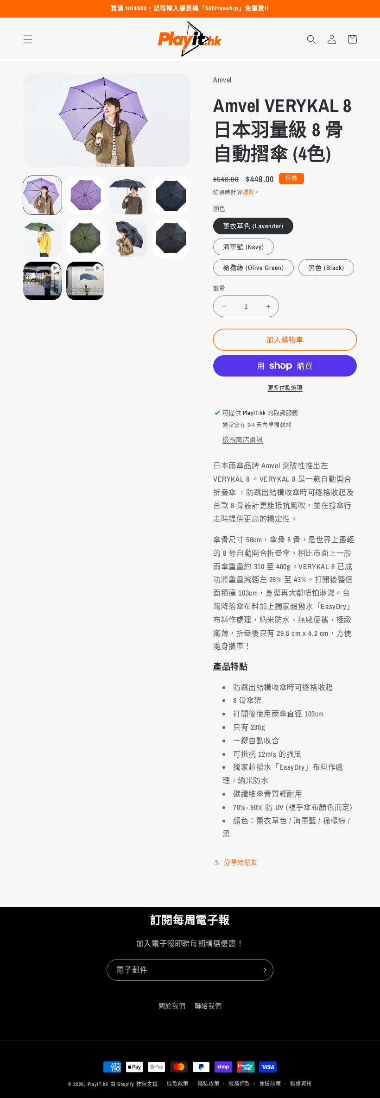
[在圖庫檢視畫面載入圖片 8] (171, 238)
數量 (219, 288)
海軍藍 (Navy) (243, 247)
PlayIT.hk (98, 1084)
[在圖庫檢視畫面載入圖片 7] (128, 238)
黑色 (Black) (326, 268)
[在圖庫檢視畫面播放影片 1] (42, 281)
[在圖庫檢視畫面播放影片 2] (85, 281)
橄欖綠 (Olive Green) (253, 268)
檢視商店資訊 (242, 439)
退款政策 (178, 1083)
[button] (28, 39)
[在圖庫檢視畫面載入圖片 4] (171, 195)
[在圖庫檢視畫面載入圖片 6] (85, 238)
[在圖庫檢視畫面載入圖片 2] (85, 195)
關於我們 (171, 1006)
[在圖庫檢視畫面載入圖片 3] (128, 195)
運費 (248, 192)
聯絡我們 (208, 1006)
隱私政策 (209, 1083)
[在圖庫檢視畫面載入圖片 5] (42, 238)
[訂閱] (263, 970)
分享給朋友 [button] (241, 862)
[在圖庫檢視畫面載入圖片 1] (42, 195)
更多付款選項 (285, 388)
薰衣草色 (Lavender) (253, 226)
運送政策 (270, 1083)
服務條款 (239, 1083)
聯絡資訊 (301, 1083)
